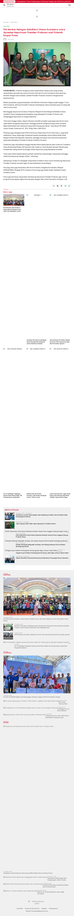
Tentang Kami (53, 908)
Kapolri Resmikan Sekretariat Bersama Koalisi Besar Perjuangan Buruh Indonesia (42, 558)
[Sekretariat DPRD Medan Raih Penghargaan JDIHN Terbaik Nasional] (25, 877)
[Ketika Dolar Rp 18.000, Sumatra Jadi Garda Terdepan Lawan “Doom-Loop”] (37, 420)
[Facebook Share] (53, 185)
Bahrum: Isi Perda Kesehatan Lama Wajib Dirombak (50, 893)
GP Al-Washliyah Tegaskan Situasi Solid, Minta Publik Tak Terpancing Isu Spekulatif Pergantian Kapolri (12, 495)
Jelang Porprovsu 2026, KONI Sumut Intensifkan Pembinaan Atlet (57, 716)
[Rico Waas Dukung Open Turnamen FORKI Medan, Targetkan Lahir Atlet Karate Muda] (31, 701)
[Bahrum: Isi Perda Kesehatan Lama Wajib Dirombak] (20, 891)
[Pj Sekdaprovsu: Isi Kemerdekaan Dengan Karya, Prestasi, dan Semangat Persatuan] (30, 708)
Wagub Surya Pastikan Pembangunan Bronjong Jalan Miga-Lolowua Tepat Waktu (42, 553)
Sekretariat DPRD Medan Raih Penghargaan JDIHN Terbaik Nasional (57, 879)
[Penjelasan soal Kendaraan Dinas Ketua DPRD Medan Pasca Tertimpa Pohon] (37, 797)
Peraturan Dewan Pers (32, 908)
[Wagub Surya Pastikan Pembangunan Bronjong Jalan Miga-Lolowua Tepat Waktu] (31, 550)
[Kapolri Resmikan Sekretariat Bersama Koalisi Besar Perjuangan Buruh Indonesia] (9, 559)
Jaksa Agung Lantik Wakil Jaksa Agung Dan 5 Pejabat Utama (36, 524)
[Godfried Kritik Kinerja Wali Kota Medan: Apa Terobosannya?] (23, 884)
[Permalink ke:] (4, 39)
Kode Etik (20, 908)
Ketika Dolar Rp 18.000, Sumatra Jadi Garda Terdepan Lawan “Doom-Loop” (36, 495)
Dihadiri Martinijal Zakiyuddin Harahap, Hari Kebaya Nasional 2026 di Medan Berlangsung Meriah (40, 545)
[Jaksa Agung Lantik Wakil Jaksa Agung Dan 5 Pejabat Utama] (9, 525)
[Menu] (4, 5)
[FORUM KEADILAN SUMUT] (11, 5)
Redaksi (44, 908)
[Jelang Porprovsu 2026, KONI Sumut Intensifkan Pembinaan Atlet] (24, 715)
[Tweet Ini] (57, 185)
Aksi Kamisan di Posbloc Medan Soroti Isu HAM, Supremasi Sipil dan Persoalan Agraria (60, 341)
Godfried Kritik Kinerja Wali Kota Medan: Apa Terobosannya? (56, 886)
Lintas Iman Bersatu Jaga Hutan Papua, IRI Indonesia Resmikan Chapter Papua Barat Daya (60, 495)
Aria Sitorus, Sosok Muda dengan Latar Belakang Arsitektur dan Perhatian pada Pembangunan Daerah (41, 516)
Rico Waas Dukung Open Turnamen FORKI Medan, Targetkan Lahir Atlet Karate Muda (64, 703)
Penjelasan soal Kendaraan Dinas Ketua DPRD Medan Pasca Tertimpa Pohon (28, 873)
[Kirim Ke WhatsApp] (69, 185)
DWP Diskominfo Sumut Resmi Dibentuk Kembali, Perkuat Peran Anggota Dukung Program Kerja (42, 536)
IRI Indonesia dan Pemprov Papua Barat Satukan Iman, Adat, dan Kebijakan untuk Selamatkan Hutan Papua (12, 209)
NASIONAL (6, 26)
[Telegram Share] (65, 185)
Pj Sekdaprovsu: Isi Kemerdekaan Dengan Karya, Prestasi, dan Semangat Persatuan (63, 709)
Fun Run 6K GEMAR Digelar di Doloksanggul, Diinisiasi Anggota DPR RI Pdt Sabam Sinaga (31, 697)
